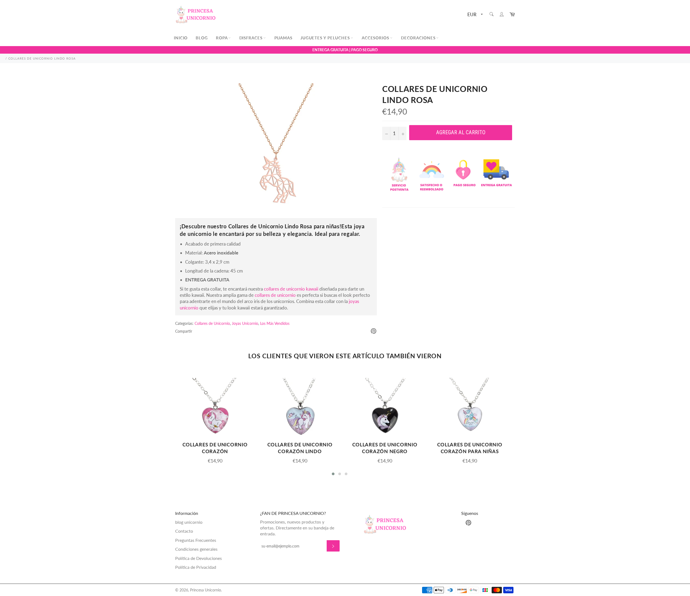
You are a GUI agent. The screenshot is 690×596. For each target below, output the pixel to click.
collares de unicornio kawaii (291, 289)
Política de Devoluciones (198, 558)
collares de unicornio (275, 295)
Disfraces (251, 37)
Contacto (184, 530)
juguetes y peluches (326, 37)
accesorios (376, 37)
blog (202, 37)
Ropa (222, 37)
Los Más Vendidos (274, 323)
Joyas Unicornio (245, 323)
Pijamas (283, 37)
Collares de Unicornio (212, 323)
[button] (333, 474)
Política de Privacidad (195, 567)
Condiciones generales (196, 549)
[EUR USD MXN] (474, 15)
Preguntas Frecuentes (195, 540)
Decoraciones (419, 37)
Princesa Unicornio (205, 590)
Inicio (181, 37)
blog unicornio (188, 522)
